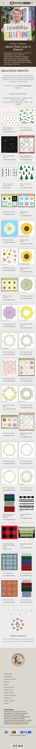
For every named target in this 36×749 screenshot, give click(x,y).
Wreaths (18, 104)
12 (31, 610)
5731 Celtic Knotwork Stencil (26, 544)
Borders (24, 98)
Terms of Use (8, 690)
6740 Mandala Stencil (26, 296)
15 (20, 614)
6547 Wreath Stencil (26, 488)
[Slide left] (14, 646)
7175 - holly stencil (25, 128)
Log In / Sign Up (9, 701)
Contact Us (8, 698)
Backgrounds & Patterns (11, 98)
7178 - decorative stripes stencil (8, 184)
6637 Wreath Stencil (26, 405)
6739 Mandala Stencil (9, 324)
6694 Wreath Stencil (26, 352)
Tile (31, 102)
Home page (8, 674)
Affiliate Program (10, 695)
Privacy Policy (9, 693)
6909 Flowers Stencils (9, 212)
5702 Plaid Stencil (8, 573)
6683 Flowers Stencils (26, 378)
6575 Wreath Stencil (26, 461)
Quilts (26, 102)
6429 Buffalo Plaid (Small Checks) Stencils (8, 516)
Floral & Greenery (8, 102)
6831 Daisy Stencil (8, 240)
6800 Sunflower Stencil (24, 268)
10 (22, 610)
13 (11, 614)
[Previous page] (4, 610)
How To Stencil (9, 687)
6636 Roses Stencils (9, 433)
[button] (3, 3)
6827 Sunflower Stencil (24, 240)
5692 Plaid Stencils (25, 573)
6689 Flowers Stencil (9, 378)
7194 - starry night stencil (8, 156)
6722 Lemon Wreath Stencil (26, 324)
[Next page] (25, 614)
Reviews (7, 682)
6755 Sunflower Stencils (7, 296)
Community (8, 676)
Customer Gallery (10, 679)
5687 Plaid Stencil (8, 600)
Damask (22, 100)
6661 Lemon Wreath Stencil (9, 406)
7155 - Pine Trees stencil (25, 184)
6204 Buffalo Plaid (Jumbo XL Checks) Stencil (9, 545)
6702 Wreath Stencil (9, 352)
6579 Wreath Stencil (9, 461)
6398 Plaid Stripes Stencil (25, 515)
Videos (6, 703)
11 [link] (26, 610)
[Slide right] (22, 646)
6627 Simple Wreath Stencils (26, 434)
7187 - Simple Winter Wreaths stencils (26, 156)
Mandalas (19, 102)
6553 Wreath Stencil (9, 488)
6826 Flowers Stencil (9, 268)
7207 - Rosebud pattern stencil (7, 128)
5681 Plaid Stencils (25, 600)
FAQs (6, 685)
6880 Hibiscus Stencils (24, 212)
